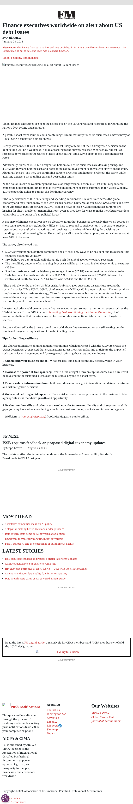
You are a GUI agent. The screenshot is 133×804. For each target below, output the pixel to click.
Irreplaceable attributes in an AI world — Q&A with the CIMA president (46, 568)
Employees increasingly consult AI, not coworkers (34, 538)
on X (52, 721)
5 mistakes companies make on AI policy (28, 523)
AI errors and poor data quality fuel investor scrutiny (36, 573)
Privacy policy (11, 798)
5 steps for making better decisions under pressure (34, 528)
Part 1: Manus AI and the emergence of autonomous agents (39, 543)
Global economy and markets (20, 58)
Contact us (53, 710)
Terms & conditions (14, 802)
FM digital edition (35, 642)
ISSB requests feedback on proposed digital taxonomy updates (53, 443)
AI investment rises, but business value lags (30, 563)
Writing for (56, 714)
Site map (52, 729)
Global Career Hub (103, 717)
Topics (51, 733)
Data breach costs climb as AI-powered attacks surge (35, 533)
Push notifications (25, 707)
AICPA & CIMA (100, 713)
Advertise (53, 718)
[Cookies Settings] (5, 798)
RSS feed (52, 725)
